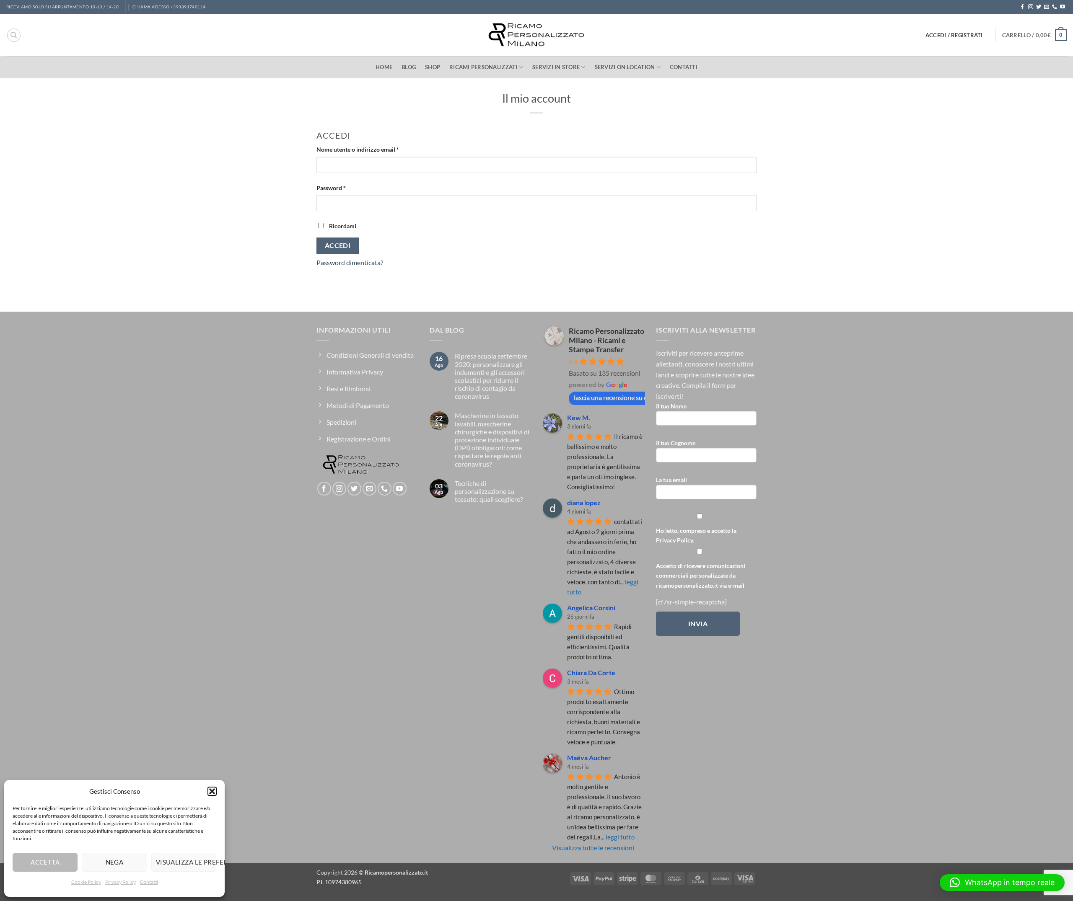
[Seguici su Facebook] (1022, 7)
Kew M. (578, 417)
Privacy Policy (120, 882)
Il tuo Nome (671, 406)
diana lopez (584, 502)
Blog (409, 67)
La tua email (671, 479)
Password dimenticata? (349, 262)
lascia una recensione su (608, 397)
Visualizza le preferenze (186, 862)
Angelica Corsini (591, 608)
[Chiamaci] (1054, 7)
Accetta (45, 862)
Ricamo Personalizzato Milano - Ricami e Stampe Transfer (606, 340)
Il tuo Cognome (675, 443)
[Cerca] (14, 35)
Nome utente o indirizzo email (369, 149)
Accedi (338, 245)
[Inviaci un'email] (1046, 7)
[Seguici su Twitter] (1038, 7)
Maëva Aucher (589, 758)
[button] (212, 791)
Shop (432, 67)
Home (384, 67)
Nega (115, 862)
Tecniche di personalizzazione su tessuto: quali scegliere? (489, 491)
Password (343, 187)
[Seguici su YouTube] (1062, 7)
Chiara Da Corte (591, 672)
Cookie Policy (86, 882)
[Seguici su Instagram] (1030, 7)
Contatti (149, 882)
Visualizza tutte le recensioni (593, 848)
